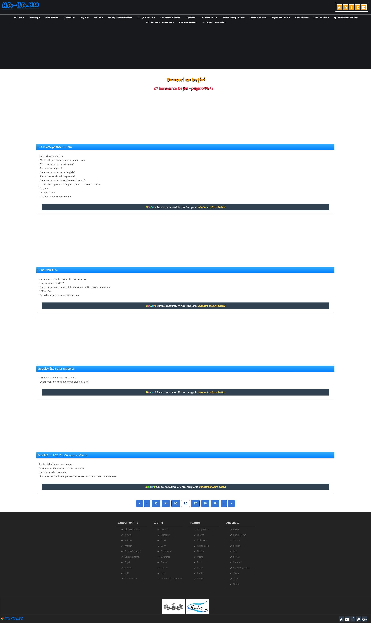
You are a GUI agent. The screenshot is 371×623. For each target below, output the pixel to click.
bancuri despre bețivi (211, 207)
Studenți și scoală (241, 567)
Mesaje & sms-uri (146, 17)
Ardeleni (129, 545)
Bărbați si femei (132, 556)
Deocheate (166, 551)
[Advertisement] (185, 46)
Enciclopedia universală (213, 22)
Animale (128, 540)
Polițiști (200, 578)
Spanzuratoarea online (345, 17)
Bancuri (98, 17)
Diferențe (165, 556)
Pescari (200, 567)
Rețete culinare (257, 17)
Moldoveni (202, 540)
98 (205, 503)
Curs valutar (301, 17)
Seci (235, 551)
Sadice (236, 540)
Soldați (236, 556)
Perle (199, 562)
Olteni (200, 556)
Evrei (163, 573)
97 (195, 503)
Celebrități (166, 534)
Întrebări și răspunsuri (171, 578)
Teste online (51, 17)
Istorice (200, 534)
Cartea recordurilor (169, 17)
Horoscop (34, 17)
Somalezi (237, 562)
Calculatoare (131, 578)
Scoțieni (237, 545)
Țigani (236, 578)
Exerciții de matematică (119, 17)
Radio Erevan (239, 534)
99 (215, 503)
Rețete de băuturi (280, 17)
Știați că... (68, 17)
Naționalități (203, 545)
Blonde (128, 567)
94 (165, 503)
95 (175, 503)
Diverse (164, 562)
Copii (163, 540)
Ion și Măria (202, 529)
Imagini (83, 17)
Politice (200, 573)
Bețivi (127, 562)
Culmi (163, 545)
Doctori (164, 567)
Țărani (236, 573)
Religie (236, 529)
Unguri (236, 583)
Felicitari (18, 17)
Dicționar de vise (187, 22)
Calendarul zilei (208, 17)
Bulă (127, 573)
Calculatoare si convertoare (159, 22)
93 (155, 503)
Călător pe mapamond (232, 17)
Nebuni (200, 551)
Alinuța (128, 534)
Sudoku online (321, 17)
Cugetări (190, 17)
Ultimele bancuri (132, 529)
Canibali (164, 529)
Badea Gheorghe (133, 551)
